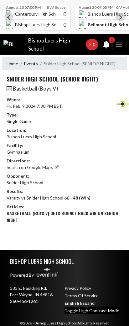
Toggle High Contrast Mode (91, 310)
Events (31, 63)
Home (12, 63)
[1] (106, 45)
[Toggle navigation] (119, 44)
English (71, 303)
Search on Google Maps (30, 167)
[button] (92, 45)
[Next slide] (120, 17)
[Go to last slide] (8, 17)
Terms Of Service (81, 295)
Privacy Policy (77, 288)
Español (87, 303)
